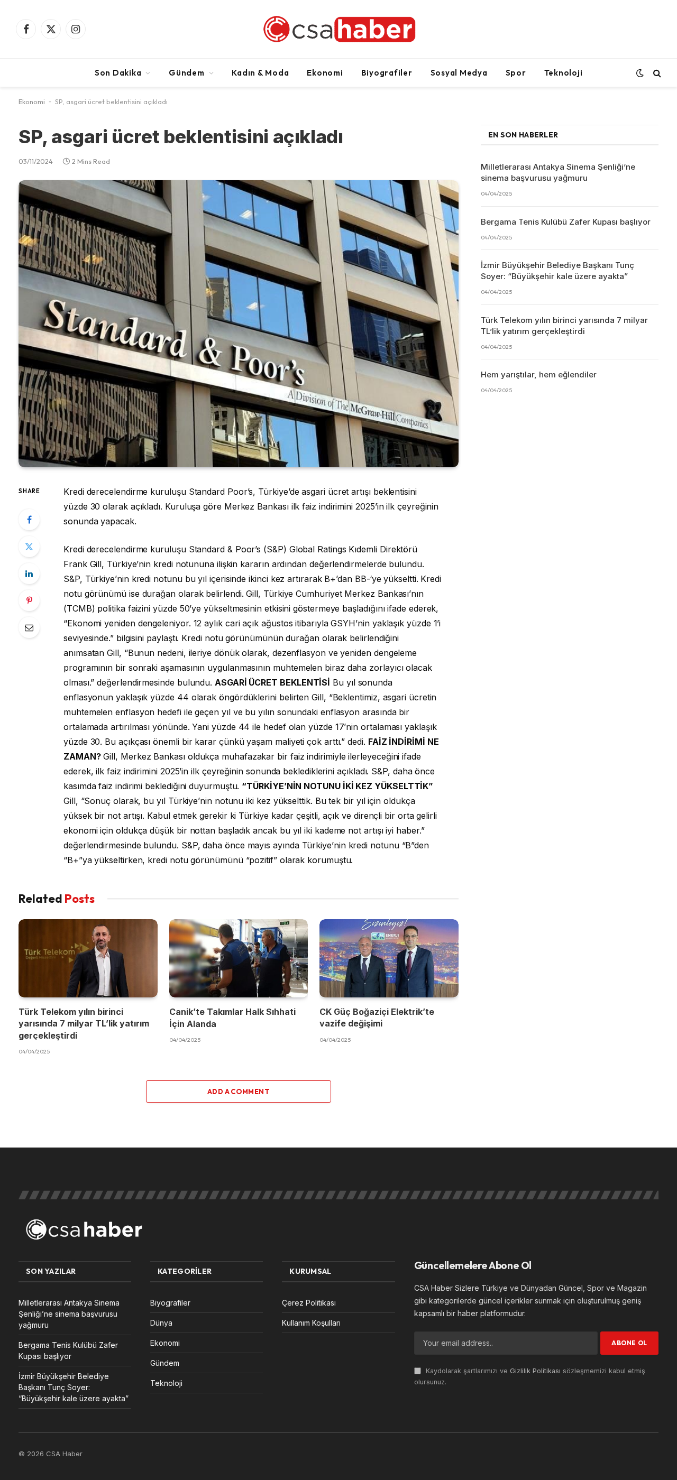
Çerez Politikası (309, 1302)
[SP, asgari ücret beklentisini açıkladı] (239, 324)
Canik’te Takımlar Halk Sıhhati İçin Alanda (232, 1017)
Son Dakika (118, 73)
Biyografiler (387, 73)
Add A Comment (238, 1091)
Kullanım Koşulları (311, 1322)
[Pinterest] (29, 600)
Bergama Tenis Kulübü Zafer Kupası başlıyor (566, 222)
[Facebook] (29, 519)
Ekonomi (325, 73)
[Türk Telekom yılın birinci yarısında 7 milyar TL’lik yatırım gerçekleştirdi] (88, 958)
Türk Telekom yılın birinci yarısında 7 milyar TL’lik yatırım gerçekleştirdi (84, 1023)
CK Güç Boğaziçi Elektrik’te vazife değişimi (376, 1017)
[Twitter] (29, 546)
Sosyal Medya (459, 73)
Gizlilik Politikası (535, 1371)
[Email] (29, 627)
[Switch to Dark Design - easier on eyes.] (640, 73)
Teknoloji (563, 73)
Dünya (161, 1322)
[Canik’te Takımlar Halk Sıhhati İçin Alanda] (238, 958)
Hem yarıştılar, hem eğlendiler (539, 374)
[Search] (656, 73)
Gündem (187, 73)
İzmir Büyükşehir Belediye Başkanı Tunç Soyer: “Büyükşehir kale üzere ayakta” (557, 270)
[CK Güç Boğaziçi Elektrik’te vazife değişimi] (389, 958)
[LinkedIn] (29, 573)
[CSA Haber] (338, 29)
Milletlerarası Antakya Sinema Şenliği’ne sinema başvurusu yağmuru (558, 172)
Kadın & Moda (260, 73)
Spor (516, 73)
